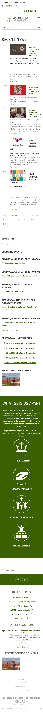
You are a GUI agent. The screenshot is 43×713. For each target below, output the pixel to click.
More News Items (24, 647)
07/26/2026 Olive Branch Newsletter (20, 348)
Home (2, 570)
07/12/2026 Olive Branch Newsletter (20, 358)
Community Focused (21, 489)
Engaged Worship (21, 545)
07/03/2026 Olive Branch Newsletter (20, 363)
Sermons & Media (22, 686)
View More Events (9, 330)
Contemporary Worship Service (15, 291)
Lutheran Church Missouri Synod (20, 602)
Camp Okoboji (20, 618)
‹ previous (14, 215)
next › (33, 220)
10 (14, 220)
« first (5, 215)
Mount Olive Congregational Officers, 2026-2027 (24, 632)
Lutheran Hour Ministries (20, 614)
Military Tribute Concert (20, 606)
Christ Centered (21, 461)
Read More (13, 81)
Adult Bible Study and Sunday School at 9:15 (19, 276)
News (21, 679)
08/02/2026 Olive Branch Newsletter (20, 353)
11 (19, 220)
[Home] (21, 19)
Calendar (22, 683)
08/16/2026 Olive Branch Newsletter (20, 343)
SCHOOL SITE (30, 11)
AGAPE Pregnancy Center (20, 610)
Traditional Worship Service (13, 263)
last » (5, 224)
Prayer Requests (22, 690)
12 (25, 220)
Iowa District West (20, 598)
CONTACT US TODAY (10, 6)
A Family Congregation (21, 517)
